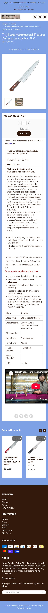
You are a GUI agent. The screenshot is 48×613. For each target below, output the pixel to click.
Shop (4, 522)
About (5, 505)
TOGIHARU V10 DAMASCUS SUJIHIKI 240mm (35, 460)
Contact (5, 502)
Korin (13, 24)
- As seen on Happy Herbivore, (23, 261)
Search (5, 499)
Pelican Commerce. (24, 608)
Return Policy (8, 508)
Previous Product (17, 49)
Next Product (32, 49)
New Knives (7, 530)
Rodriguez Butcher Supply (20, 606)
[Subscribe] (43, 592)
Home (5, 24)
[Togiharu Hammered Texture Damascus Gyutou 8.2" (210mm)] (24, 76)
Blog (4, 528)
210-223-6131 (24, 6)
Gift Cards (6, 533)
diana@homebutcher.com (25, 9)
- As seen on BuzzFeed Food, (23, 257)
